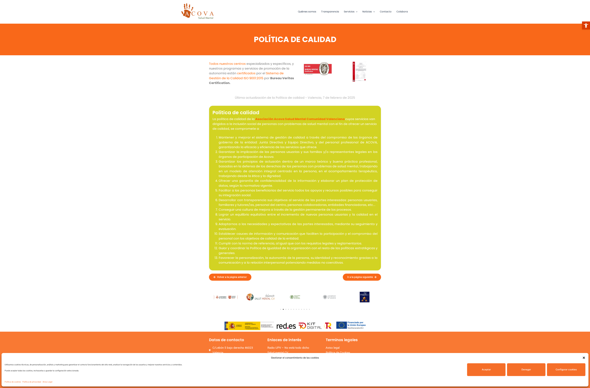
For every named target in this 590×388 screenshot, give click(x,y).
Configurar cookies (566, 369)
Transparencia (330, 11)
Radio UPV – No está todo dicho (288, 347)
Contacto (385, 11)
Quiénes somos (307, 11)
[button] (586, 25)
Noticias (367, 11)
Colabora (402, 11)
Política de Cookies (338, 352)
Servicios (349, 11)
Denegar (526, 369)
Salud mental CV (277, 352)
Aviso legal (333, 347)
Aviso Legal (47, 382)
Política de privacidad (31, 382)
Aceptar (486, 369)
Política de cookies (13, 382)
